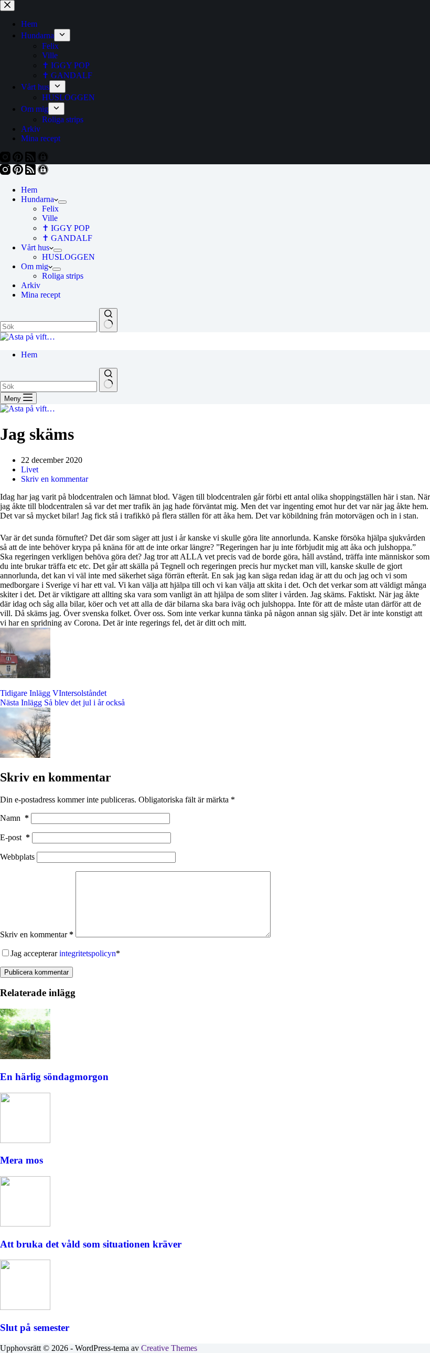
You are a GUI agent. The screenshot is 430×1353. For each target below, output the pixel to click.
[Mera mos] (25, 1140)
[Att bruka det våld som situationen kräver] (25, 1223)
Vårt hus (35, 247)
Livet (29, 469)
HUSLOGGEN (68, 256)
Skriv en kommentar (54, 478)
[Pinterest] (19, 171)
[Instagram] (6, 171)
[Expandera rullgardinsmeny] (62, 202)
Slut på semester (34, 1327)
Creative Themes (169, 1348)
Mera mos (21, 1160)
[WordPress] (43, 171)
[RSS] (31, 171)
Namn (14, 817)
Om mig (34, 266)
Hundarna (37, 199)
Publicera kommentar (36, 972)
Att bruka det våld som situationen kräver (90, 1244)
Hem (29, 189)
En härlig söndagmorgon (54, 1076)
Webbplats (17, 856)
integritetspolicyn (87, 953)
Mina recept (40, 294)
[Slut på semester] (25, 1307)
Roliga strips (62, 275)
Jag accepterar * (65, 953)
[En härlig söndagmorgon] (25, 1056)
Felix (50, 208)
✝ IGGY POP (66, 228)
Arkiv (30, 285)
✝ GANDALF (67, 238)
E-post (15, 837)
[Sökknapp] (108, 320)
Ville (50, 218)
